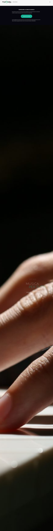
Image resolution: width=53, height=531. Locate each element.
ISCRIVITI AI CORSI (26, 16)
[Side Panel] (50, 2)
